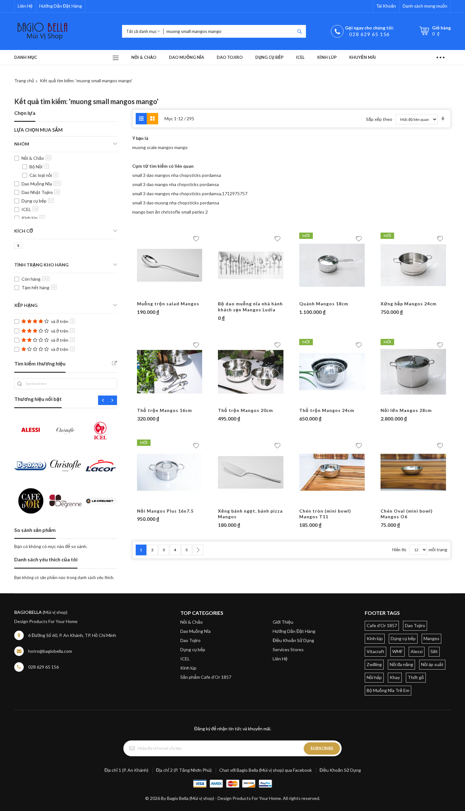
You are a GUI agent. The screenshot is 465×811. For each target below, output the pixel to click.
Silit (434, 651)
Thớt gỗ (416, 677)
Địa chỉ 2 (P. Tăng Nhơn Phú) (184, 770)
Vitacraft (375, 651)
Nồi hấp (374, 677)
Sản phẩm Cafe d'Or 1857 (205, 677)
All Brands (114, 363)
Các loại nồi (43, 175)
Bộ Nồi (38, 166)
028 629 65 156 (369, 34)
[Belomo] (30, 466)
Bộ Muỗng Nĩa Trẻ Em (388, 690)
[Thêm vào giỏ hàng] (157, 294)
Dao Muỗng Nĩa (41, 183)
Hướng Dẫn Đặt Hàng (60, 6)
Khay (395, 677)
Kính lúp (33, 218)
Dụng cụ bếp (37, 200)
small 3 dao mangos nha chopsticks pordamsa (176, 175)
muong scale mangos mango (160, 147)
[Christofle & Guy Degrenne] (65, 466)
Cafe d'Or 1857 (382, 625)
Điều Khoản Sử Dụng (293, 640)
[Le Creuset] (101, 501)
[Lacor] (101, 466)
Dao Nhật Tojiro (40, 192)
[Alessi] (30, 430)
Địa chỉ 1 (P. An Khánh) (126, 770)
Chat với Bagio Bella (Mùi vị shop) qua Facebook (265, 770)
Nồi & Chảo (36, 158)
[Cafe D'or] (30, 501)
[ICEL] (101, 430)
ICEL (29, 209)
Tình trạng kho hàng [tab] (41, 264)
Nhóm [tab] (21, 144)
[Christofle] (65, 430)
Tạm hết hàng (39, 287)
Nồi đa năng (401, 664)
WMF (397, 651)
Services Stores (288, 649)
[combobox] (229, 31)
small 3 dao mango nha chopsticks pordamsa (175, 184)
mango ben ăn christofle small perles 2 (170, 212)
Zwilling (374, 664)
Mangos (431, 638)
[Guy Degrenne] (65, 501)
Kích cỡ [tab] (23, 231)
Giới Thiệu (283, 622)
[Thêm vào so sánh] (182, 294)
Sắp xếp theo (379, 119)
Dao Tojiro (190, 640)
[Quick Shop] (170, 294)
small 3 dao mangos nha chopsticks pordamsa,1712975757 (189, 193)
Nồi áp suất (432, 664)
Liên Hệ (25, 6)
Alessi (417, 651)
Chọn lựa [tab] (24, 113)
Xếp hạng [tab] (26, 305)
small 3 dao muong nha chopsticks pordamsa (175, 202)
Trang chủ (24, 80)
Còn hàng (35, 279)
